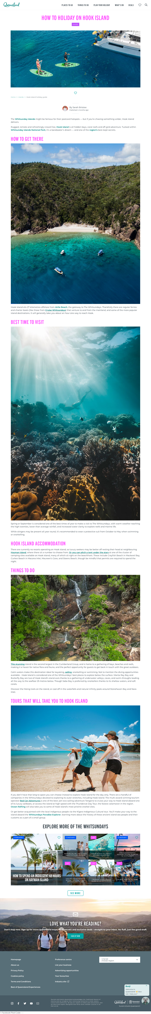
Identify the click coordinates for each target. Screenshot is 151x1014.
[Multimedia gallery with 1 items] (75, 59)
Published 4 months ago (79, 110)
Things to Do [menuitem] (83, 5)
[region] (75, 130)
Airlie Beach (61, 307)
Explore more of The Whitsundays (75, 826)
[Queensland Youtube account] (31, 1003)
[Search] (146, 4)
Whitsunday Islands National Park (28, 130)
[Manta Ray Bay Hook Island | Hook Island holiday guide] (75, 58)
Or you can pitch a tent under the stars (89, 552)
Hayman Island (18, 552)
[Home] (12, 6)
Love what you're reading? (75, 923)
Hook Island (62, 127)
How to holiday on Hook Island (75, 17)
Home (13, 97)
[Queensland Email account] (37, 1003)
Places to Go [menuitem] (67, 5)
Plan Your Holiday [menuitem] (102, 5)
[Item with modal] (75, 58)
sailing (68, 672)
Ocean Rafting (18, 806)
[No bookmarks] (140, 5)
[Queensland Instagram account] (12, 1003)
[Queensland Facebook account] (18, 1003)
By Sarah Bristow (78, 107)
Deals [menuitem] (131, 5)
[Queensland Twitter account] (25, 1003)
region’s (93, 130)
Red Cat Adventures (30, 800)
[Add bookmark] (75, 93)
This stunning (18, 664)
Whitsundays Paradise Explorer (45, 814)
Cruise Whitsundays (55, 310)
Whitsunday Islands (25, 119)
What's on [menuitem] (119, 5)
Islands (21, 97)
